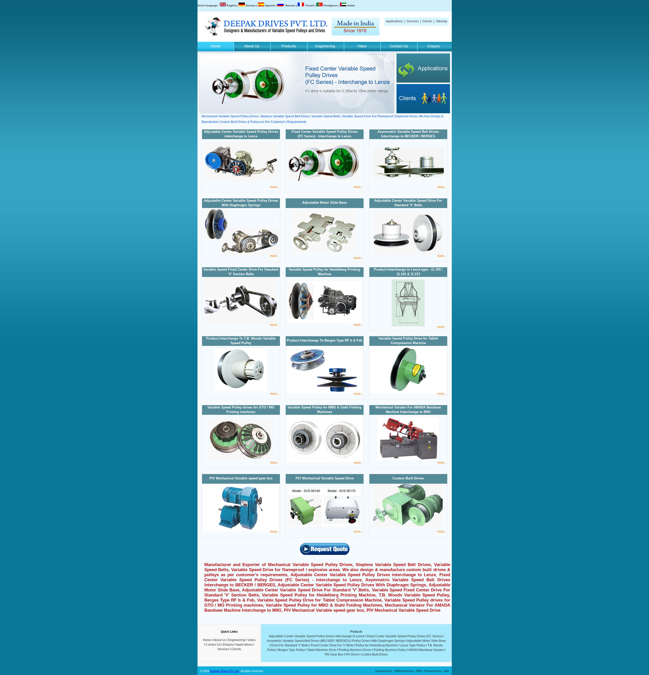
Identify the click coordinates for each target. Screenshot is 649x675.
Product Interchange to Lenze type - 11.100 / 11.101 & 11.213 (408, 272)
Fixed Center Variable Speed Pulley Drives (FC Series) (404, 636)
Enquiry (228, 644)
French (309, 5)
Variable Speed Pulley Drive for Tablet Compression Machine (408, 340)
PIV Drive (352, 654)
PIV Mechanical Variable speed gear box (241, 478)
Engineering (236, 640)
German (251, 5)
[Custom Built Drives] (408, 526)
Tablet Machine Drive (321, 650)
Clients (427, 21)
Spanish (270, 5)
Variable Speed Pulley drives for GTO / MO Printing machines (240, 409)
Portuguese (330, 5)
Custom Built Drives (408, 478)
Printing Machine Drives (354, 650)
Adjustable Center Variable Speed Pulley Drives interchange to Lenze (241, 134)
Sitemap (441, 21)
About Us (219, 640)
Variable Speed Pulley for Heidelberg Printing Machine (324, 272)
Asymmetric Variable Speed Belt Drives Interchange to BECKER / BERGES (408, 134)
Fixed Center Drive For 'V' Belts (332, 645)
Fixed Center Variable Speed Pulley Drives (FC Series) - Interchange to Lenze (325, 134)
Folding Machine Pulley (390, 650)
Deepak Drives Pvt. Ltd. (224, 670)
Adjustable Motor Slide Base (324, 202)
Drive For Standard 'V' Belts (290, 645)
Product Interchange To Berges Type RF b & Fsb (324, 340)
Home (207, 640)
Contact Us (213, 644)
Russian (290, 5)
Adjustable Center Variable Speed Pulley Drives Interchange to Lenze (317, 636)
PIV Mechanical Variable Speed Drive (325, 478)
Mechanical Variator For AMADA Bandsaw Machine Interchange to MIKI (408, 409)
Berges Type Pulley (291, 650)
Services (413, 21)
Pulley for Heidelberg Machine (377, 645)
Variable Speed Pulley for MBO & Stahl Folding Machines (324, 409)
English (231, 5)
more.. (274, 187)
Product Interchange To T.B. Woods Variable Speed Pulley (241, 340)
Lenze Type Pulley (412, 645)
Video (251, 640)
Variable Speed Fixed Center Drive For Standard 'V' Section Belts (240, 272)
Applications (394, 21)
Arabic (351, 5)
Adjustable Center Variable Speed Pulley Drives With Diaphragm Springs (241, 203)
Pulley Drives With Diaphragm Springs (378, 641)
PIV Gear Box (334, 654)
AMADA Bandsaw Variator (426, 650)
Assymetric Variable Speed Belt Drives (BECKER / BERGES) (308, 641)
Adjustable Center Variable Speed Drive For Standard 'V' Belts (408, 203)
